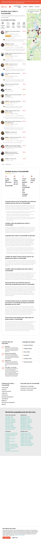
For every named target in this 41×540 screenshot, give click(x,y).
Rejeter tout (15, 537)
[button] (30, 345)
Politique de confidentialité (19, 535)
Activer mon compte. (20, 2)
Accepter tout (6, 537)
